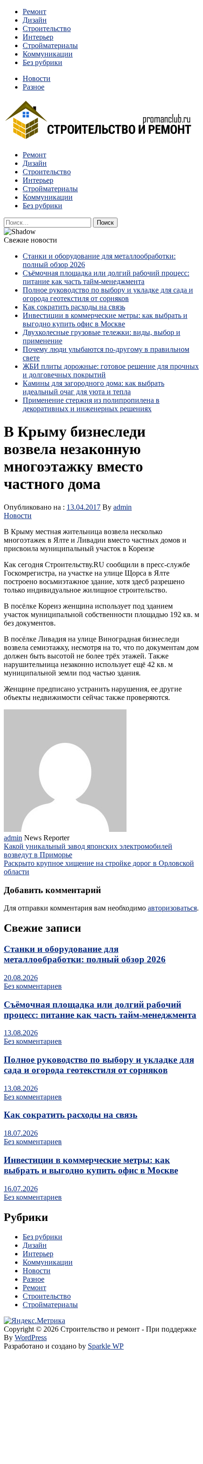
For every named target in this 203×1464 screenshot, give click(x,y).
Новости (37, 78)
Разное (33, 87)
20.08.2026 (21, 978)
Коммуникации (48, 54)
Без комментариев (33, 986)
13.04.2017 (84, 507)
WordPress (31, 1338)
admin (122, 507)
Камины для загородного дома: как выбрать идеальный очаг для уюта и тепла (93, 387)
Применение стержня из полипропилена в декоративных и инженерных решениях (91, 404)
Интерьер (38, 37)
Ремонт (34, 12)
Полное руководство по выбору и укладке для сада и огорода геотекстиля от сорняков (108, 294)
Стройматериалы (50, 45)
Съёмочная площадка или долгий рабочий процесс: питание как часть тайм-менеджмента (106, 277)
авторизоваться (172, 908)
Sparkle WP (106, 1346)
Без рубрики (42, 62)
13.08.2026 (21, 1033)
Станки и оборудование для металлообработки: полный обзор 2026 (85, 954)
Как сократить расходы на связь (74, 307)
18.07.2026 (21, 1133)
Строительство (47, 28)
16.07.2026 (21, 1189)
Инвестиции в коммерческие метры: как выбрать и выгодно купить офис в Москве (105, 319)
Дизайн (35, 20)
